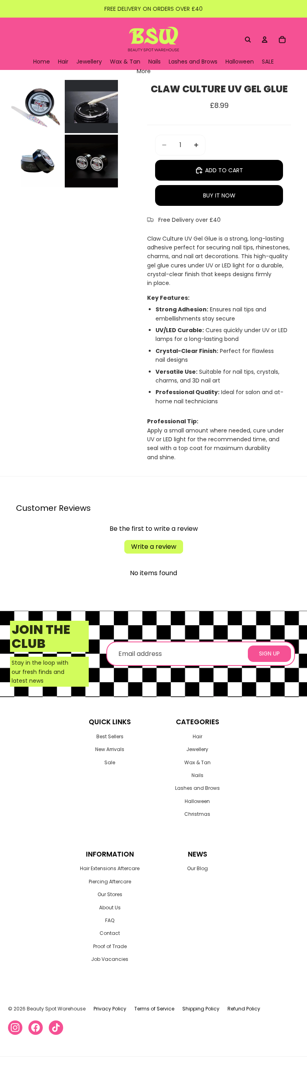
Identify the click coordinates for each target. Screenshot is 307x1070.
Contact (110, 933)
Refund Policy (243, 1008)
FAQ (109, 920)
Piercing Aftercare (110, 881)
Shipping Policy (200, 1008)
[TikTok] (56, 1027)
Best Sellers (110, 736)
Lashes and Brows (197, 788)
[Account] (264, 39)
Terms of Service (154, 1008)
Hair (197, 736)
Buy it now (219, 195)
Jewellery (197, 749)
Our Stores (110, 894)
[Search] (248, 39)
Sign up (269, 654)
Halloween (197, 801)
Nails (197, 775)
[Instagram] (15, 1027)
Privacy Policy (110, 1008)
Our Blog (197, 868)
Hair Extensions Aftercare (110, 868)
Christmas (197, 814)
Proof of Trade (110, 946)
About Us (110, 907)
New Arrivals (109, 749)
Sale (109, 762)
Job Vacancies (109, 959)
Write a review (153, 546)
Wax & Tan (197, 762)
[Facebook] (35, 1027)
